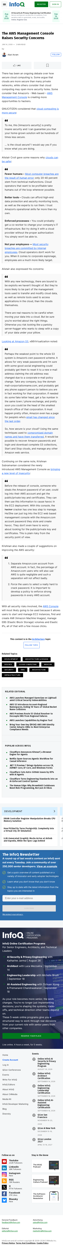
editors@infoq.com (10, 1231)
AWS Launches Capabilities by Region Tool (31, 720)
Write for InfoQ (9, 1079)
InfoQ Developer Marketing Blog (15, 1106)
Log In (6, 1065)
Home (5, 1055)
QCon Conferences (11, 1070)
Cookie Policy (42, 1243)
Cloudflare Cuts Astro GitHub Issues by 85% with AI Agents (32, 773)
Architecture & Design (36, 659)
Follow (56, 54)
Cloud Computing (28, 664)
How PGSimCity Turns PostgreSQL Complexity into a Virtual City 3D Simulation (29, 829)
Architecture (38, 639)
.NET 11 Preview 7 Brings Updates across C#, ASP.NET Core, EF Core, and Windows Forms (32, 766)
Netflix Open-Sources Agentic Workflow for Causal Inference (31, 760)
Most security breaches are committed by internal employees (26, 248)
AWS (23, 670)
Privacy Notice (8, 1243)
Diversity (6, 1113)
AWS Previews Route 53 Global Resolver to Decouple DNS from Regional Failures (31, 715)
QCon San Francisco (42, 1116)
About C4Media (9, 1094)
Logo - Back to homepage (17, 4)
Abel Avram (13, 54)
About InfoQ (8, 1089)
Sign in (55, 4)
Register (41, 4)
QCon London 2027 (44, 1140)
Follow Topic (31, 645)
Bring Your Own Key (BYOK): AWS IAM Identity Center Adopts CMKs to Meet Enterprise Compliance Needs (32, 727)
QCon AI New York (46, 1128)
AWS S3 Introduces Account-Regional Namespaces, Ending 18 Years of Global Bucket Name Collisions (33, 707)
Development (11, 659)
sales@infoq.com (40, 1222)
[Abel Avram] (4, 54)
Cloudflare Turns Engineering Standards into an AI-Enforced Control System (34, 780)
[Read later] (47, 65)
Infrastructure (12, 675)
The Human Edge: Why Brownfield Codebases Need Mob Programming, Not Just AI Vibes (32, 786)
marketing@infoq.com (42, 1231)
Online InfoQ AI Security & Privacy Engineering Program (47, 1062)
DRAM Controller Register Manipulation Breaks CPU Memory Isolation (29, 819)
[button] (29, 908)
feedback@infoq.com (11, 1222)
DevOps (8, 664)
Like (19, 65)
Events (5, 1075)
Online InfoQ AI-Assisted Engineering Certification (46, 1104)
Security (8, 670)
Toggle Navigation (4, 4)
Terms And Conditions (26, 1243)
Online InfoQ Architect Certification (44, 1076)
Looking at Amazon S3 (15, 341)
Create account (10, 1060)
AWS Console (50, 606)
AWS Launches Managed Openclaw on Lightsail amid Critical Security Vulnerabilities (33, 699)
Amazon (48, 664)
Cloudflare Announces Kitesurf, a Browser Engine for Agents (30, 753)
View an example (47, 866)
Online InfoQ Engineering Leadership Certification (44, 1089)
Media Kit (6, 1099)
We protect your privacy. (12, 914)
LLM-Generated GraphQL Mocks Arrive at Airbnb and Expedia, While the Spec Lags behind (28, 839)
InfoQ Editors (8, 1084)
